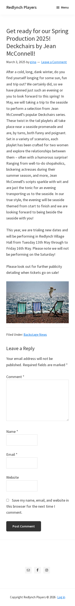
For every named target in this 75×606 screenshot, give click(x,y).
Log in (61, 597)
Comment (15, 376)
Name (12, 431)
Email (12, 454)
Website (12, 477)
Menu (65, 7)
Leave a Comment (54, 62)
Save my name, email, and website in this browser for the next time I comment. (37, 506)
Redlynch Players (21, 7)
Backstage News (35, 334)
